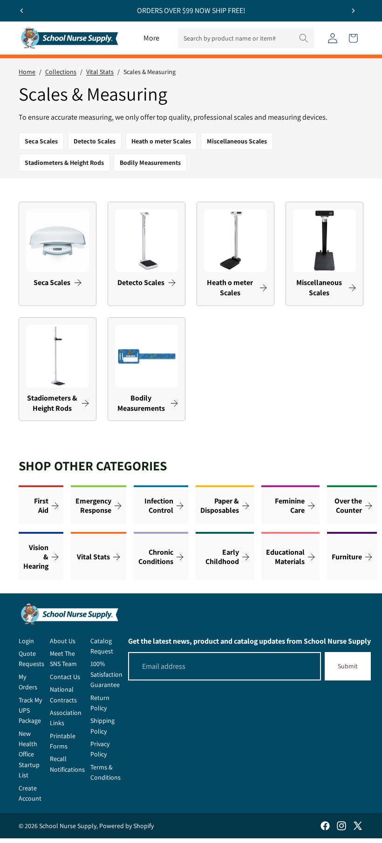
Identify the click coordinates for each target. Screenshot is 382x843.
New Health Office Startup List (29, 754)
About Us (62, 641)
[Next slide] (353, 10)
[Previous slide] (22, 10)
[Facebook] (325, 825)
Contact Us (65, 677)
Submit (348, 666)
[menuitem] (151, 38)
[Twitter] (357, 825)
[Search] (303, 38)
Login (26, 641)
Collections (60, 72)
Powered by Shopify (126, 826)
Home (27, 72)
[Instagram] (341, 825)
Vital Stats (100, 72)
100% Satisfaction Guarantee (106, 674)
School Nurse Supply (67, 826)
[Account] (332, 38)
